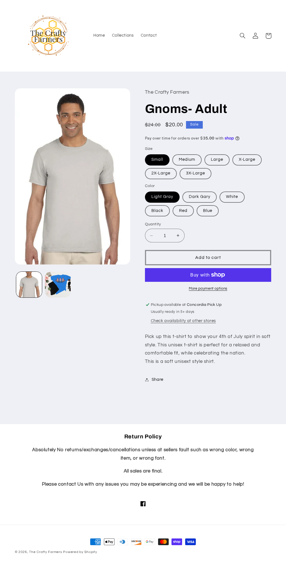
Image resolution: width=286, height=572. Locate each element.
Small (157, 159)
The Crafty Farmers (45, 552)
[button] (242, 35)
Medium (187, 159)
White (232, 197)
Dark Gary (199, 197)
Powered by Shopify (80, 552)
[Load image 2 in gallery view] (58, 284)
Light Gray (162, 197)
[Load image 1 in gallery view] (29, 284)
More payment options (208, 288)
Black (157, 211)
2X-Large (160, 173)
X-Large (247, 159)
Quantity (153, 224)
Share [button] (157, 379)
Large (217, 159)
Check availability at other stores (183, 321)
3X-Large (195, 173)
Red (183, 211)
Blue (207, 211)
